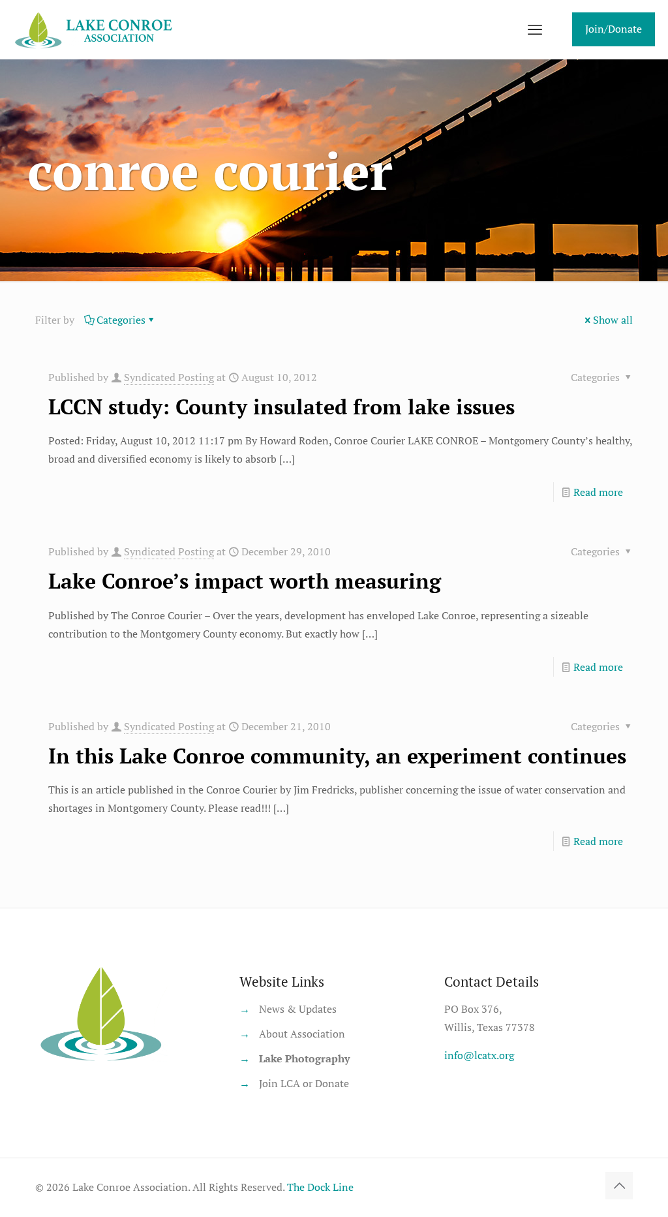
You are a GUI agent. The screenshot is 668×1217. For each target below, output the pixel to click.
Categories (121, 320)
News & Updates (298, 1009)
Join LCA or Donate (304, 1083)
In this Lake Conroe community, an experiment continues (337, 755)
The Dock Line (320, 1187)
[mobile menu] (535, 29)
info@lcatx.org (479, 1055)
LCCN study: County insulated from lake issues (281, 406)
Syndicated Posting (169, 377)
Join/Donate (613, 29)
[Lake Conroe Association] (95, 29)
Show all (613, 320)
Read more (598, 492)
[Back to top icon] (619, 1185)
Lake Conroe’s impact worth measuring (244, 580)
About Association (302, 1033)
